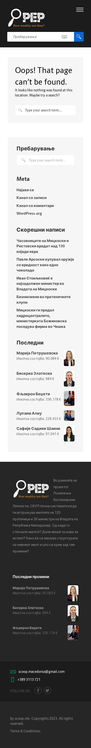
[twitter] (47, 690)
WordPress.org (29, 213)
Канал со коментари (35, 205)
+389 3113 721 (28, 679)
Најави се (25, 190)
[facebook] (38, 690)
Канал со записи (32, 197)
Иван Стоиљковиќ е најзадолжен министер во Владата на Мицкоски (40, 283)
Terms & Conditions (25, 731)
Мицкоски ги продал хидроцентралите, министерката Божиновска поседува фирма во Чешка (42, 318)
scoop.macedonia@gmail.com (41, 671)
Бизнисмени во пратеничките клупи (44, 299)
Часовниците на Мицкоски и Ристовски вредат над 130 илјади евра (43, 246)
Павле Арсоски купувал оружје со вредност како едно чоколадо (45, 264)
